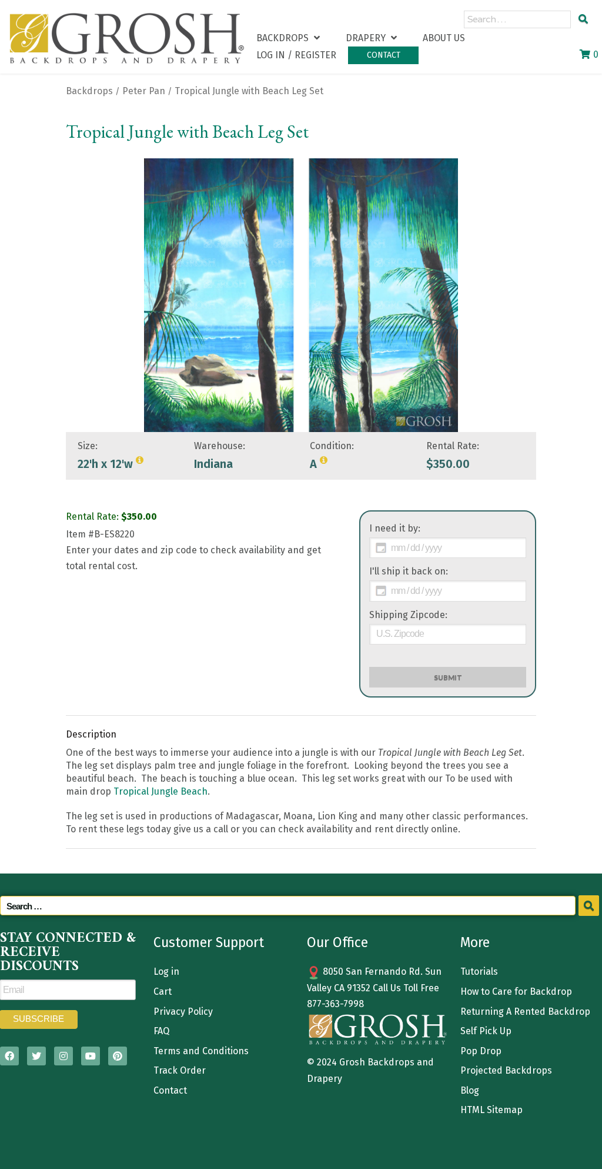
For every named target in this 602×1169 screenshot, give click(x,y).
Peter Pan (143, 91)
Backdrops (89, 91)
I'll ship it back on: (408, 571)
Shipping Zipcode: (408, 614)
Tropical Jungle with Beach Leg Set (249, 91)
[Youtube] (90, 1056)
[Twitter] (36, 1056)
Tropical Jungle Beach (160, 791)
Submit (448, 677)
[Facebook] (9, 1056)
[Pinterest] (117, 1056)
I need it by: (394, 528)
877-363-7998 (335, 1003)
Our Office (337, 942)
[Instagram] (63, 1056)
